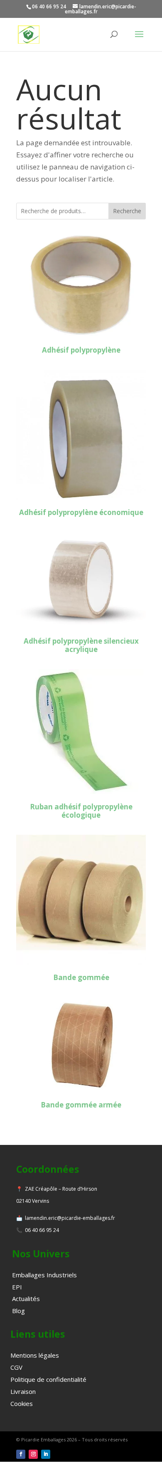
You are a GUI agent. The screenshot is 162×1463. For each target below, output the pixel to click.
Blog (18, 1310)
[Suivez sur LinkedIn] (45, 1454)
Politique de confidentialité (48, 1379)
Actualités (26, 1298)
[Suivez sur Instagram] (33, 1454)
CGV (16, 1367)
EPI (17, 1287)
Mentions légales (34, 1355)
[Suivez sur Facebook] (20, 1454)
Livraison (23, 1391)
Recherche (127, 211)
